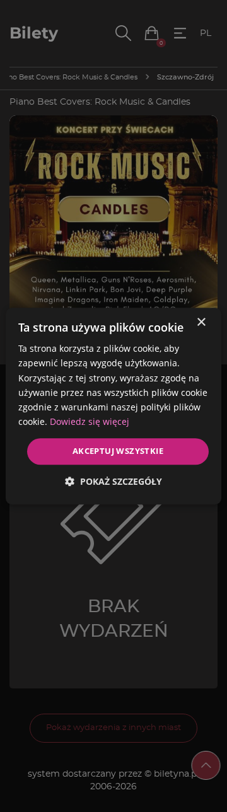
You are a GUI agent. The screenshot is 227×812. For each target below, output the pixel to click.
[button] (113, 481)
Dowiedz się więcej (89, 421)
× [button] (201, 322)
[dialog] (113, 406)
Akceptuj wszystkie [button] (118, 450)
